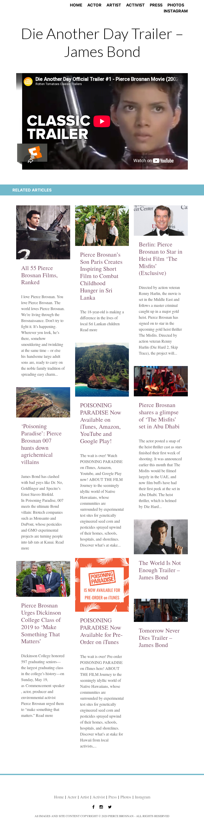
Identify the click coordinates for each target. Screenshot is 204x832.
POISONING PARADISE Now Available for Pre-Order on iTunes (101, 631)
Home (76, 4)
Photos (175, 4)
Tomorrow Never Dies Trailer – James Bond (159, 637)
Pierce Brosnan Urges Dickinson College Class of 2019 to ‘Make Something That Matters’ (41, 623)
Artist (113, 4)
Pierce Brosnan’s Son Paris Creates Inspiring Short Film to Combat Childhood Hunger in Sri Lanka (101, 275)
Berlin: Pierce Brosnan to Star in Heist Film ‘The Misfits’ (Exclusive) (160, 258)
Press (156, 4)
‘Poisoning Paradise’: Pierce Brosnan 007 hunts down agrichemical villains (41, 444)
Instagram (176, 10)
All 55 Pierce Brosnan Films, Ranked (39, 275)
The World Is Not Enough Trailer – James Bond (160, 570)
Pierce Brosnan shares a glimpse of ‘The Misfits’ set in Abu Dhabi (159, 415)
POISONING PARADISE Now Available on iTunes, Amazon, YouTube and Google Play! (100, 423)
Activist (135, 4)
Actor (94, 4)
